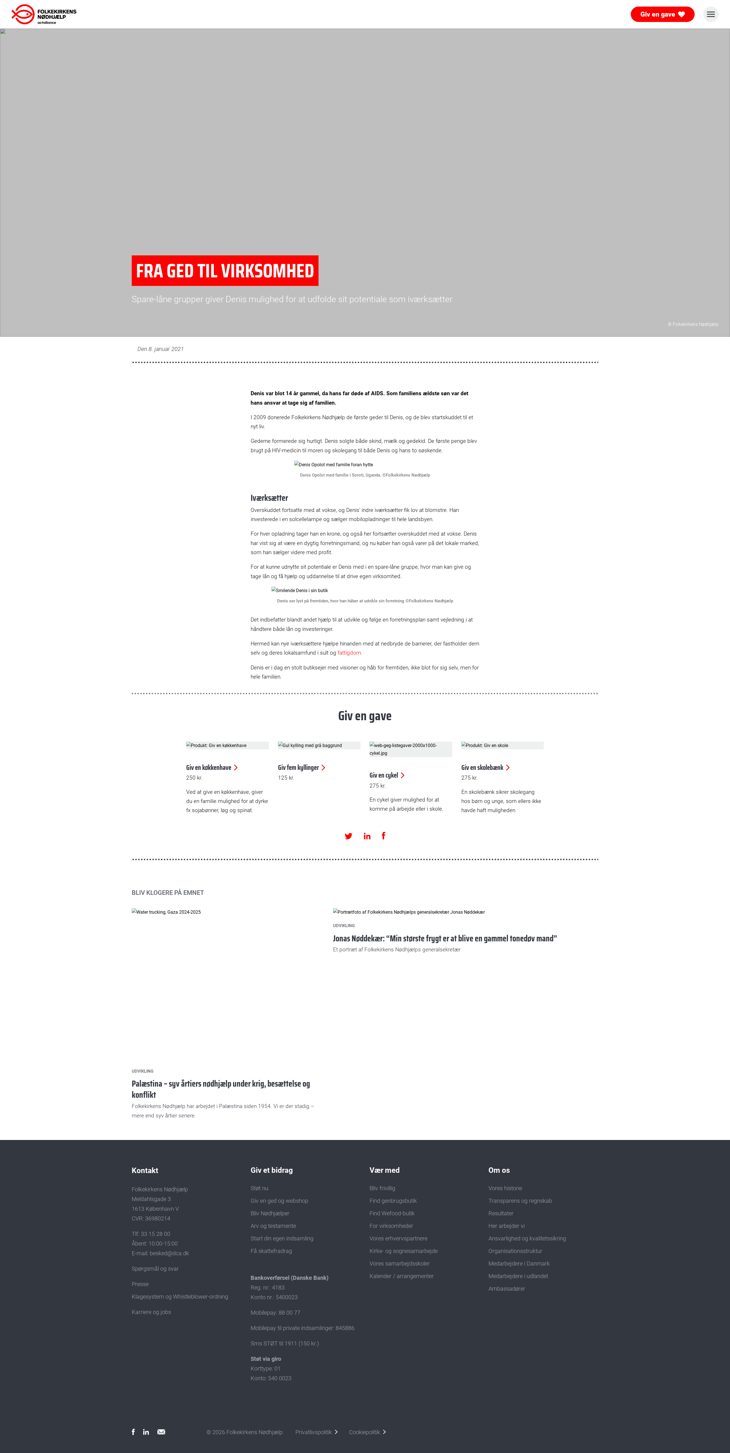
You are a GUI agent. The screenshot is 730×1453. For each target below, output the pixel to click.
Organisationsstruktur (515, 1251)
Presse (140, 1284)
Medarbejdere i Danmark (519, 1263)
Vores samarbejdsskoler (400, 1263)
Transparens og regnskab (520, 1200)
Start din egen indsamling (282, 1238)
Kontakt (145, 1170)
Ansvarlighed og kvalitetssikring (527, 1238)
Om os (499, 1170)
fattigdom (349, 652)
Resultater (501, 1213)
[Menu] (711, 14)
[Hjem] (36, 14)
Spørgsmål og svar (155, 1268)
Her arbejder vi (506, 1225)
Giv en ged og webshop (279, 1200)
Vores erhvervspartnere (398, 1238)
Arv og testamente (273, 1225)
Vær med (385, 1170)
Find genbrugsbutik (393, 1200)
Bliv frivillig (382, 1188)
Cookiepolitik (364, 1432)
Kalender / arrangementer (402, 1276)
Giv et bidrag (272, 1170)
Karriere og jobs (151, 1312)
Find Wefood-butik (392, 1213)
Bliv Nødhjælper (270, 1213)
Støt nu (259, 1188)
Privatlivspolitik (313, 1432)
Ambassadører (506, 1288)
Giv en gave (657, 14)
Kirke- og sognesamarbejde (404, 1251)
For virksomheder (391, 1225)
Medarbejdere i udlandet (518, 1276)
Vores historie (505, 1188)
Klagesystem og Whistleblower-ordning (180, 1296)
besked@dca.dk (169, 1253)
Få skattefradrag (271, 1251)
